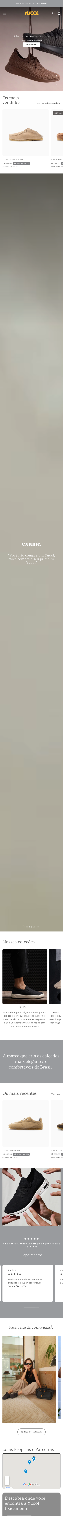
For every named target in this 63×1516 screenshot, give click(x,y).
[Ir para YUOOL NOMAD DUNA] (25, 132)
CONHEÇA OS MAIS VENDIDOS (32, 4)
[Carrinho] (59, 13)
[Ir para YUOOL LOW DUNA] (25, 1123)
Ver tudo (56, 1094)
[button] (4, 13)
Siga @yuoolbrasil (33, 1432)
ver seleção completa (49, 103)
